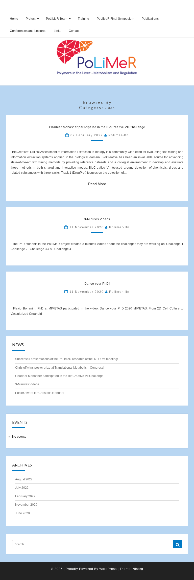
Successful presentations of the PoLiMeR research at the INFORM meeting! (66, 359)
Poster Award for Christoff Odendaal (39, 393)
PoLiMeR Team (56, 18)
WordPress (108, 569)
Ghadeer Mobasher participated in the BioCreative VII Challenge (97, 127)
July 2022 (22, 487)
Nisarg (138, 569)
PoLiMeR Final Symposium (115, 18)
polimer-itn (118, 135)
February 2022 (25, 496)
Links (57, 31)
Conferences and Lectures (28, 31)
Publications (150, 18)
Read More (98, 183)
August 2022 (24, 479)
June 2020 (22, 513)
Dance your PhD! (97, 283)
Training (83, 18)
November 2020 (26, 504)
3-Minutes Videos (97, 219)
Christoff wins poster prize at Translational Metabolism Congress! (59, 367)
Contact (74, 31)
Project (30, 18)
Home (14, 18)
